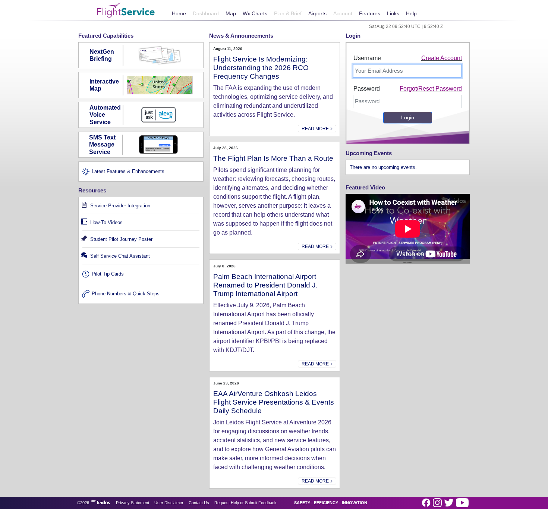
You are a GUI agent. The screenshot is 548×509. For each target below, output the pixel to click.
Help (411, 13)
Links (393, 13)
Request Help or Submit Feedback (245, 502)
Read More (316, 128)
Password (366, 88)
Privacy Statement (132, 502)
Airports (317, 13)
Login (407, 117)
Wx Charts (255, 13)
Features (369, 13)
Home (179, 13)
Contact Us (199, 502)
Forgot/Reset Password (431, 88)
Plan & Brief (288, 13)
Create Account (441, 58)
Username (367, 58)
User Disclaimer (168, 502)
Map (231, 13)
